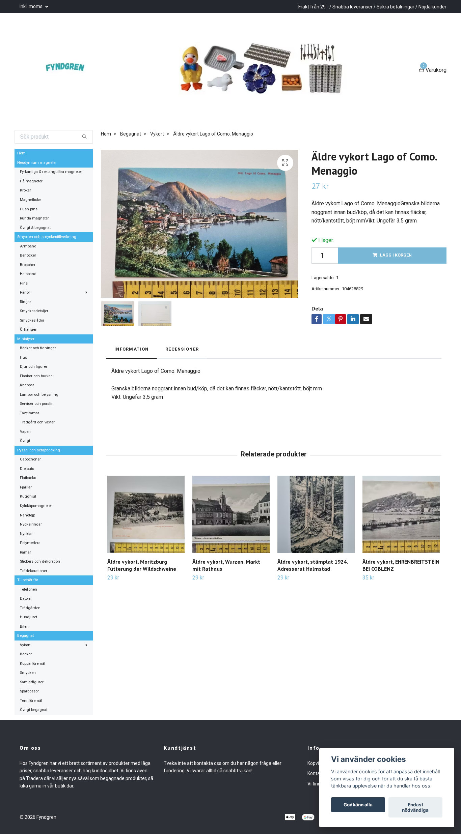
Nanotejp (27, 515)
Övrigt (25, 441)
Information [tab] (131, 349)
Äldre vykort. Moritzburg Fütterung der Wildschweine (141, 565)
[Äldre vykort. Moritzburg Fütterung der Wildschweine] (146, 514)
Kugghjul (28, 496)
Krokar (25, 190)
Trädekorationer (33, 571)
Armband (28, 246)
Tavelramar (29, 413)
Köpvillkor (317, 763)
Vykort (25, 645)
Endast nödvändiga (415, 807)
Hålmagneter (31, 181)
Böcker (26, 654)
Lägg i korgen (396, 255)
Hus (23, 357)
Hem (21, 153)
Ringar (25, 302)
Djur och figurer (33, 366)
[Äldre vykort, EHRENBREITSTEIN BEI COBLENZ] (401, 514)
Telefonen (28, 589)
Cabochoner (30, 459)
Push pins (28, 209)
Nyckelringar (31, 524)
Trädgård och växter (37, 422)
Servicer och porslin (37, 403)
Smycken (28, 673)
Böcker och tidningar (38, 348)
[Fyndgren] (69, 70)
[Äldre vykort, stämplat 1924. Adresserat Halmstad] (316, 514)
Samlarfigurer (32, 682)
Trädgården (30, 608)
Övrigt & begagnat (35, 228)
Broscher (27, 265)
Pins (24, 283)
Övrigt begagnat (33, 710)
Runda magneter (34, 218)
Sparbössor (29, 691)
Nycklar (26, 534)
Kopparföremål (32, 663)
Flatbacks (28, 478)
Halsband (28, 274)
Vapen (25, 431)
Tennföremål (31, 700)
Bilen (24, 626)
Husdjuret (28, 617)
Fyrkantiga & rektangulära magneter (51, 172)
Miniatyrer (25, 339)
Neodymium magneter (37, 162)
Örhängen (28, 329)
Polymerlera (30, 543)
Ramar (25, 552)
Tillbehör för (27, 580)
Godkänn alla (358, 804)
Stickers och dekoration (40, 561)
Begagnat (25, 635)
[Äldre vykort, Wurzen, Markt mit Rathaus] (231, 514)
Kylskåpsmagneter (36, 506)
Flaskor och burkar (36, 376)
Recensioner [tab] (182, 349)
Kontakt (315, 773)
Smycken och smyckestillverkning (46, 237)
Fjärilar (26, 487)
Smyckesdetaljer (34, 311)
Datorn (25, 598)
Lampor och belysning (39, 394)
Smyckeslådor (32, 320)
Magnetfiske (30, 200)
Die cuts (27, 469)
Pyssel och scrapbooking (38, 450)
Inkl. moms (32, 6)
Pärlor (25, 292)
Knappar (27, 385)
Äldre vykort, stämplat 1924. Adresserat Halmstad (312, 565)
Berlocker (28, 255)
